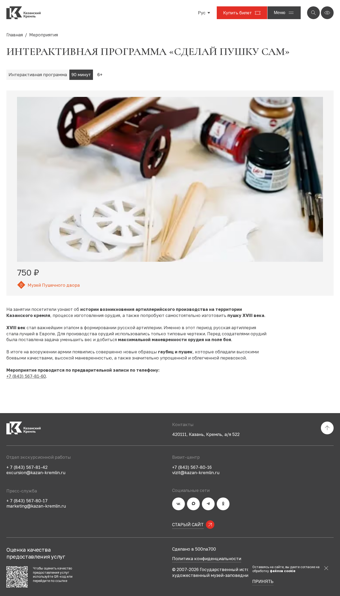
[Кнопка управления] (313, 12)
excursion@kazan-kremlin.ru (35, 472)
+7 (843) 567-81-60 (26, 376)
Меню (279, 12)
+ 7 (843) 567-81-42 (27, 467)
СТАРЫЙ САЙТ (188, 524)
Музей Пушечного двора (54, 285)
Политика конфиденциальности (206, 558)
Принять (263, 582)
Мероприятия (43, 34)
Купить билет (237, 12)
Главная (14, 34)
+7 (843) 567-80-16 (192, 467)
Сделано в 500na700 (194, 549)
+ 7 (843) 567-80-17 (27, 500)
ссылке (61, 581)
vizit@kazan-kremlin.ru (195, 472)
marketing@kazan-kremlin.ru (36, 506)
